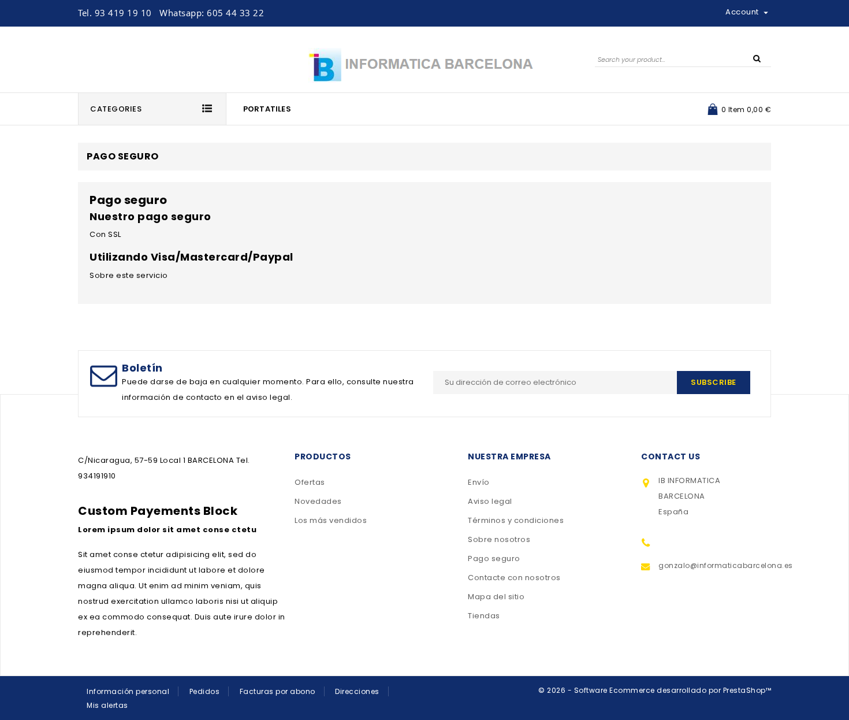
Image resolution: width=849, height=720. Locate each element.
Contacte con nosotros (514, 577)
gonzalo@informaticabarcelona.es (710, 565)
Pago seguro (494, 558)
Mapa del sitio (496, 596)
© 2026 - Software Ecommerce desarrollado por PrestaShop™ (654, 690)
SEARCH (756, 58)
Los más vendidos (331, 520)
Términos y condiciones (516, 520)
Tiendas (484, 615)
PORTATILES (267, 108)
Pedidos (204, 691)
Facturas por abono (277, 691)
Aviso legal (490, 501)
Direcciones (357, 691)
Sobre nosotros (499, 539)
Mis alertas (107, 705)
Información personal (128, 691)
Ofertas (310, 482)
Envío (479, 482)
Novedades (318, 501)
